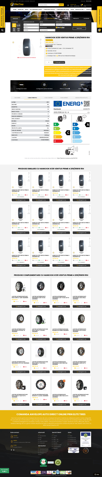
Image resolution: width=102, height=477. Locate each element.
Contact (89, 9)
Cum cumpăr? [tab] (48, 98)
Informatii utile (42, 435)
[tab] (15, 18)
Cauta (79, 24)
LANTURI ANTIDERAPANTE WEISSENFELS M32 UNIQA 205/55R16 (79, 298)
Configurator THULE (63, 9)
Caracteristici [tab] (32, 98)
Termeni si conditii (57, 444)
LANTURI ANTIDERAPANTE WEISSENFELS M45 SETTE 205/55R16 (79, 363)
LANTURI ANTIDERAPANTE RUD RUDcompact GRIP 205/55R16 (20, 297)
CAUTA (61, 4)
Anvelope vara (72, 439)
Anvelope (20, 9)
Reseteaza (79, 28)
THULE (72, 9)
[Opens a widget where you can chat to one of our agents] (97, 474)
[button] (64, 86)
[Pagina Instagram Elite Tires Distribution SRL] (14, 450)
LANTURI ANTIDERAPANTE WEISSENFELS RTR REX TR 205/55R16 (18, 330)
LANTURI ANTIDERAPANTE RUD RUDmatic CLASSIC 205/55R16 (40, 395)
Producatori (42, 443)
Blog (40, 437)
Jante (26, 9)
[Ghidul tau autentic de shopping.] (51, 462)
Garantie (55, 443)
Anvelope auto (72, 437)
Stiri (40, 439)
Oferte (70, 435)
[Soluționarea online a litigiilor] (73, 451)
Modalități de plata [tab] (81, 98)
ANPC (54, 437)
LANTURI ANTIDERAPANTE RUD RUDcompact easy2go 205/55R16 (40, 363)
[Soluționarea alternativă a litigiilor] (73, 448)
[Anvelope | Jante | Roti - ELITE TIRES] (16, 4)
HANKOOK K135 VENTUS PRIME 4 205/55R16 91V (40, 190)
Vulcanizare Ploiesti (36, 9)
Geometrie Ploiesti (43, 451)
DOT (27, 195)
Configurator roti (49, 9)
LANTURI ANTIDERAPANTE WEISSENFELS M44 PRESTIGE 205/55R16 (59, 363)
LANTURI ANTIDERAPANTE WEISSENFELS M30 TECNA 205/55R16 (39, 298)
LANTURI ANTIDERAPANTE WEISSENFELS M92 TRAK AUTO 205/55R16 (60, 396)
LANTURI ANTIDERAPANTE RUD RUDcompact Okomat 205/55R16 (40, 330)
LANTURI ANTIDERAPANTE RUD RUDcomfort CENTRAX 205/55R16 (81, 396)
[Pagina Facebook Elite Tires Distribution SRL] (11, 450)
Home (14, 9)
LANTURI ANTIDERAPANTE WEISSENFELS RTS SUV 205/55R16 (20, 362)
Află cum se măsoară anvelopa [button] (66, 56)
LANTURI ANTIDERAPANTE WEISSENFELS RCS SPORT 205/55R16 (79, 330)
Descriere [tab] (17, 98)
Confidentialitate (57, 446)
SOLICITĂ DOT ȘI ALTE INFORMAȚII (27, 57)
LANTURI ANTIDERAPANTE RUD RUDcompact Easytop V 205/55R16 (20, 396)
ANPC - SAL (55, 439)
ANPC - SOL (55, 441)
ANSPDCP (55, 448)
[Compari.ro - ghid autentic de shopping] (58, 462)
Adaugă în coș (60, 62)
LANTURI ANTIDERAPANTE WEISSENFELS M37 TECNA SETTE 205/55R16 (60, 298)
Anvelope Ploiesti (73, 443)
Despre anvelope (43, 441)
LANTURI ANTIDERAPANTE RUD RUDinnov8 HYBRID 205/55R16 (60, 329)
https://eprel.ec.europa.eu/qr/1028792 (67, 158)
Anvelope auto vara (43, 14)
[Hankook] (48, 46)
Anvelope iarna (72, 441)
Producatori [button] (79, 9)
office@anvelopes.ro (17, 447)
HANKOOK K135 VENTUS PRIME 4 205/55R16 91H (60, 14)
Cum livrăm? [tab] (64, 98)
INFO (25, 301)
